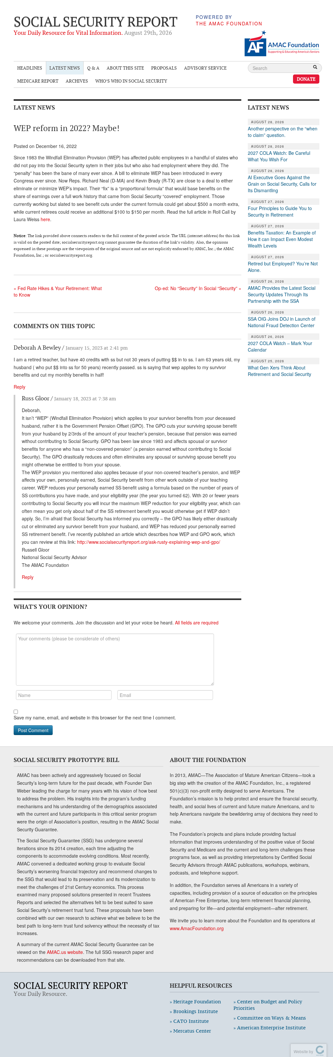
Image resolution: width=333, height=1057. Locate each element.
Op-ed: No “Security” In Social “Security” (198, 288)
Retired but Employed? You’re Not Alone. (283, 266)
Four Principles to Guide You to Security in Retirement (280, 211)
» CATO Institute (189, 1021)
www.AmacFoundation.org (197, 928)
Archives (77, 81)
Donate (306, 79)
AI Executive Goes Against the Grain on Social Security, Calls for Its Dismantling (282, 184)
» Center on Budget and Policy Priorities (267, 1004)
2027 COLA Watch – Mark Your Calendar (280, 346)
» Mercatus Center (190, 1031)
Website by (302, 1051)
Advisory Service (205, 68)
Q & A (93, 68)
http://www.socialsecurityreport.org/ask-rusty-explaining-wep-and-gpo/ (148, 542)
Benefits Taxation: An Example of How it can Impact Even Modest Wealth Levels (282, 239)
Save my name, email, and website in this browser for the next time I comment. (95, 717)
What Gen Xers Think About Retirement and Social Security (279, 370)
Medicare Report (38, 81)
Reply (19, 386)
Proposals (164, 68)
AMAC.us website (65, 952)
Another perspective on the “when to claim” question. (282, 131)
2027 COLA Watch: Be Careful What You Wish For (279, 156)
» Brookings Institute (194, 1011)
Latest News (64, 68)
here (45, 219)
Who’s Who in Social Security (131, 81)
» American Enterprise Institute (269, 1027)
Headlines (29, 68)
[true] (315, 67)
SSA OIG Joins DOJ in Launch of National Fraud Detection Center (281, 321)
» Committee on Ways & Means (269, 1018)
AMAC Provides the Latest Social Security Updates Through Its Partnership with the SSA (281, 294)
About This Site (125, 68)
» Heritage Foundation (195, 1001)
